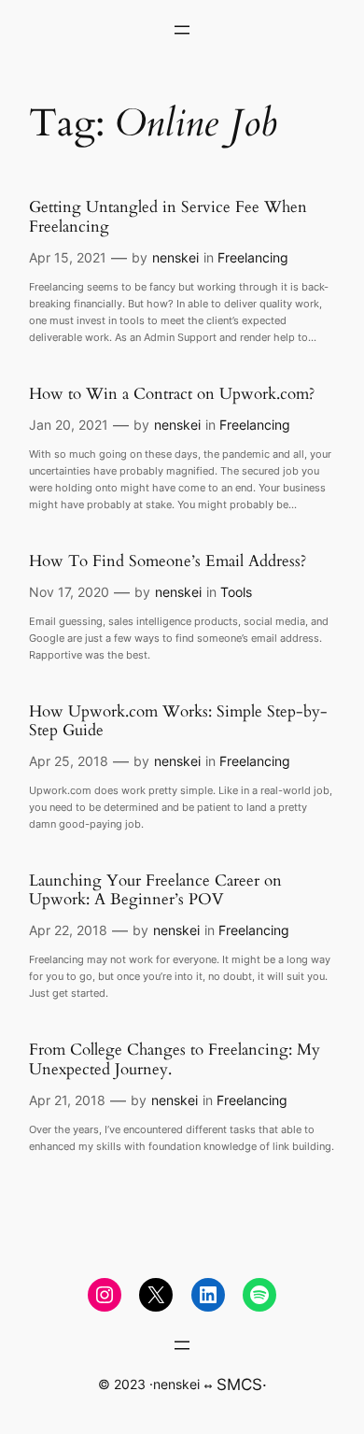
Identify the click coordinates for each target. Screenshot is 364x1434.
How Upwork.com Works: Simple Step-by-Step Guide (178, 721)
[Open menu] (182, 30)
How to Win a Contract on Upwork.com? (172, 394)
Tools (236, 592)
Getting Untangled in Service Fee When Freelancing (168, 216)
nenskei (175, 257)
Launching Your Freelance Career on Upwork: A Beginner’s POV (155, 890)
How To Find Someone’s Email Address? (167, 561)
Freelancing (252, 257)
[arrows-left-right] (208, 1386)
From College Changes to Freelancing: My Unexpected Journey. (174, 1059)
